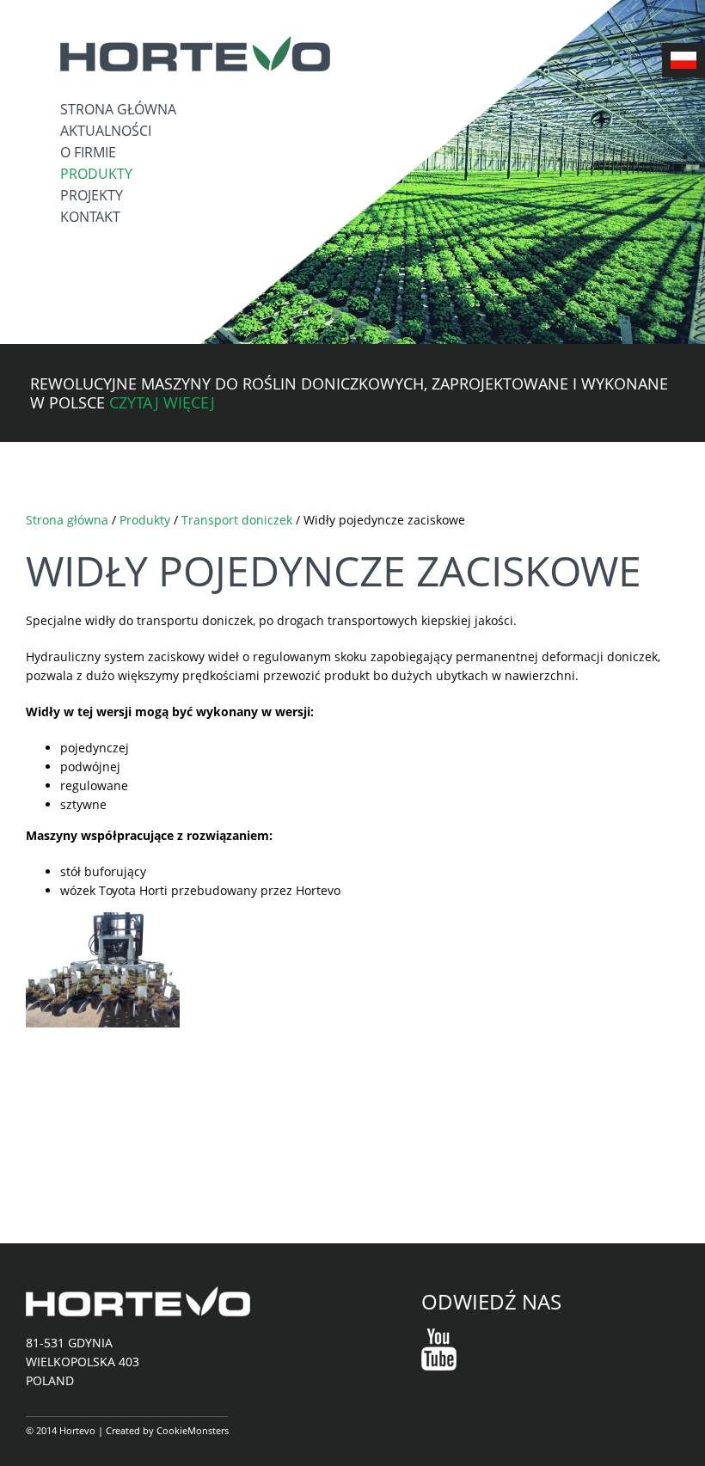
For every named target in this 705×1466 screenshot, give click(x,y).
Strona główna (118, 109)
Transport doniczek (236, 520)
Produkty (96, 173)
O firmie (88, 152)
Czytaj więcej (162, 402)
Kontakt (90, 216)
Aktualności (105, 130)
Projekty (91, 195)
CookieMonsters (192, 1430)
